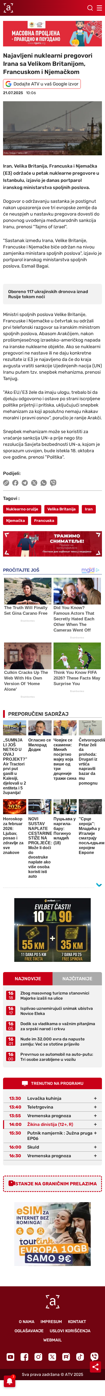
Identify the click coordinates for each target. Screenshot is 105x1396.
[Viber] (94, 1356)
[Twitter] (52, 1357)
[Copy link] (6, 483)
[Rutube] (66, 1357)
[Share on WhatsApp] (44, 483)
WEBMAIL (52, 1340)
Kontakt (77, 1321)
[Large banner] (52, 33)
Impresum (51, 1321)
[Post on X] (34, 483)
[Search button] (90, 8)
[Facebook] (24, 1357)
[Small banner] (52, 930)
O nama (26, 1321)
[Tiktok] (80, 1357)
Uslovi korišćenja (70, 1330)
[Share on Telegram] (25, 483)
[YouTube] (10, 1357)
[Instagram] (38, 1357)
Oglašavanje (29, 1330)
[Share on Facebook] (15, 483)
